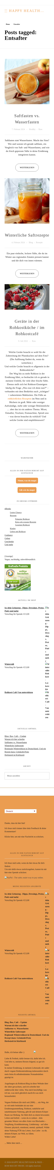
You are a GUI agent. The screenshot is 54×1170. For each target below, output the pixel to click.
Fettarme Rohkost (22, 519)
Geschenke (9, 541)
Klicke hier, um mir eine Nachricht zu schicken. (24, 837)
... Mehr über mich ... (13, 1143)
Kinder (13, 528)
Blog (31, 242)
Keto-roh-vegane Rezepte (25, 522)
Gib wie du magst (27, 490)
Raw (40, 129)
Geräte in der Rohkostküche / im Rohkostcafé (27, 327)
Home (8, 24)
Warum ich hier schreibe (15, 739)
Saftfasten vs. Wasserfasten (16, 742)
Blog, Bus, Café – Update (15, 736)
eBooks (8, 509)
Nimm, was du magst (27, 480)
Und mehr (9, 544)
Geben (7, 538)
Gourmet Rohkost (22, 525)
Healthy (32, 129)
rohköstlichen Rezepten (19, 398)
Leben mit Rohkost (18, 531)
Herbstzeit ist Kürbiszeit (14, 755)
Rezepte (39, 242)
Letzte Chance (16, 512)
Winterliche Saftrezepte (27, 235)
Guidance (9, 535)
